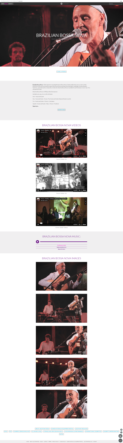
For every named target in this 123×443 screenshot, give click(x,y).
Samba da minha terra (61, 247)
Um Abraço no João (61, 245)
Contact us (120, 440)
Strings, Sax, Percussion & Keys (53, 431)
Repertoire (61, 109)
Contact (46, 441)
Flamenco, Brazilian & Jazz (22, 431)
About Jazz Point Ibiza (42, 428)
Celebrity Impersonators (111, 431)
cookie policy (21, 1)
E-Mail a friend (61, 71)
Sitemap (95, 441)
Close (121, 1)
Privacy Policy (55, 441)
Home (27, 441)
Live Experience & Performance (74, 431)
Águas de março (61, 249)
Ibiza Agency (7, 3)
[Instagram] (121, 432)
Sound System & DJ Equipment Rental (62, 428)
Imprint (50, 441)
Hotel (61, 434)
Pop (10, 431)
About (41, 441)
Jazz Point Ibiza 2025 (81, 428)
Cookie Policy (63, 441)
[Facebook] (121, 430)
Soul (5, 431)
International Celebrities (93, 431)
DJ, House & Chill (37, 431)
